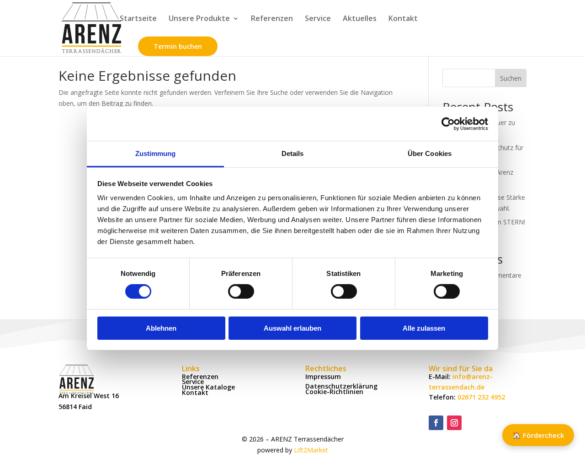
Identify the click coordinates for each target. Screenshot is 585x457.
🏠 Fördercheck (538, 435)
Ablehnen (161, 328)
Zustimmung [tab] (155, 153)
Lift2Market (311, 450)
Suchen (510, 78)
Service (318, 19)
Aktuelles (360, 19)
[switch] (241, 291)
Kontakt (403, 19)
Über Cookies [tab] (430, 153)
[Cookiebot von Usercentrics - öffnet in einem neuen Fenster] (448, 123)
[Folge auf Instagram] (454, 422)
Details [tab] (293, 153)
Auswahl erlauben (292, 328)
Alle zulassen (424, 328)
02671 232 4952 (481, 397)
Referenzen (272, 19)
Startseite (138, 19)
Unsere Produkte (199, 19)
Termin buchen (178, 46)
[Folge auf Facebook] (436, 422)
